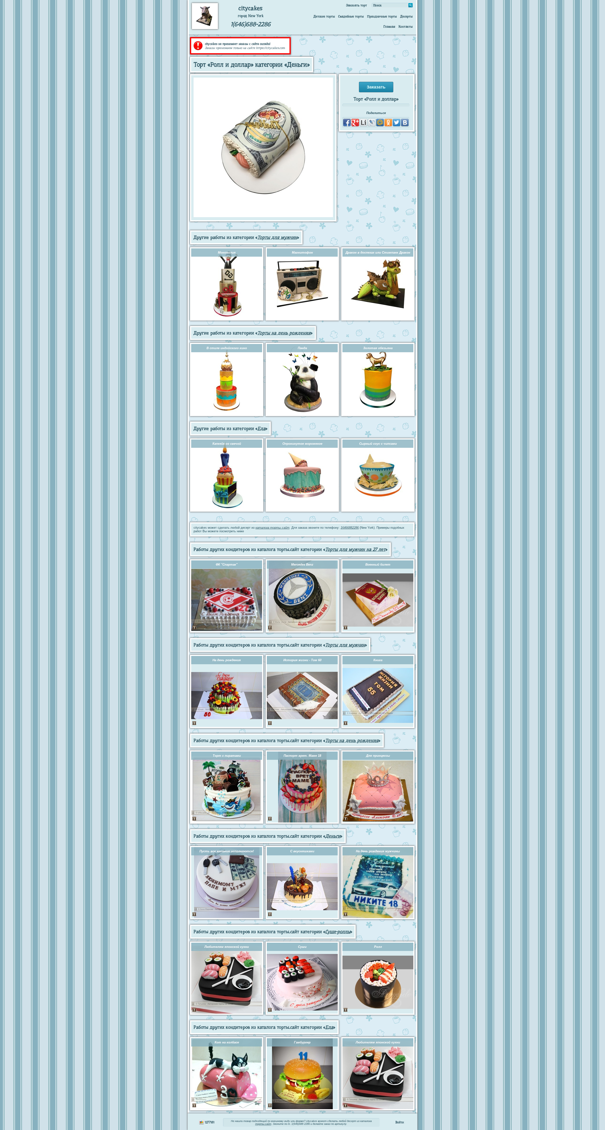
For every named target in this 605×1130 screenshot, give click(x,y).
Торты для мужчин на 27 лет (355, 549)
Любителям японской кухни (226, 947)
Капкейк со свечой (226, 443)
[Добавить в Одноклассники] (388, 122)
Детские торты (324, 16)
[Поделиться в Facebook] (347, 122)
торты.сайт (263, 1123)
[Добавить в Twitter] (396, 122)
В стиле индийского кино (227, 348)
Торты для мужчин (277, 237)
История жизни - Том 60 (302, 660)
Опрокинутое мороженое (302, 443)
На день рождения (226, 660)
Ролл (378, 947)
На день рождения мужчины (378, 851)
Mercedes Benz (302, 564)
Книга (377, 660)
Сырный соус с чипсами (378, 443)
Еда (261, 428)
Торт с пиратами (227, 755)
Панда (302, 348)
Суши (302, 947)
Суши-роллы (337, 931)
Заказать (376, 87)
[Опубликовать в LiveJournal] (372, 122)
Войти (399, 1122)
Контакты (405, 26)
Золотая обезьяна (378, 348)
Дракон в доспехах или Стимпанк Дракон (378, 252)
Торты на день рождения (284, 333)
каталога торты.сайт (272, 527)
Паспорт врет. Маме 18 (302, 755)
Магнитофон (302, 252)
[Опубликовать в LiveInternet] (363, 122)
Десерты (406, 16)
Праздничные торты (382, 16)
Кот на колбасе (227, 1042)
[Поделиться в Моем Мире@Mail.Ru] (380, 122)
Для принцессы (378, 755)
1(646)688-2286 (251, 24)
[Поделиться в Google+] (355, 122)
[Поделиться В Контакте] (405, 122)
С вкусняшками (302, 851)
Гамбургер (302, 1042)
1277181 (209, 1122)
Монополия (227, 252)
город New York (251, 16)
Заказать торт (356, 5)
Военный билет (377, 564)
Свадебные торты (351, 16)
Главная (389, 26)
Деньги (332, 836)
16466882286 (350, 527)
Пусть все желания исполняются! (226, 851)
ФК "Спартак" (227, 564)
